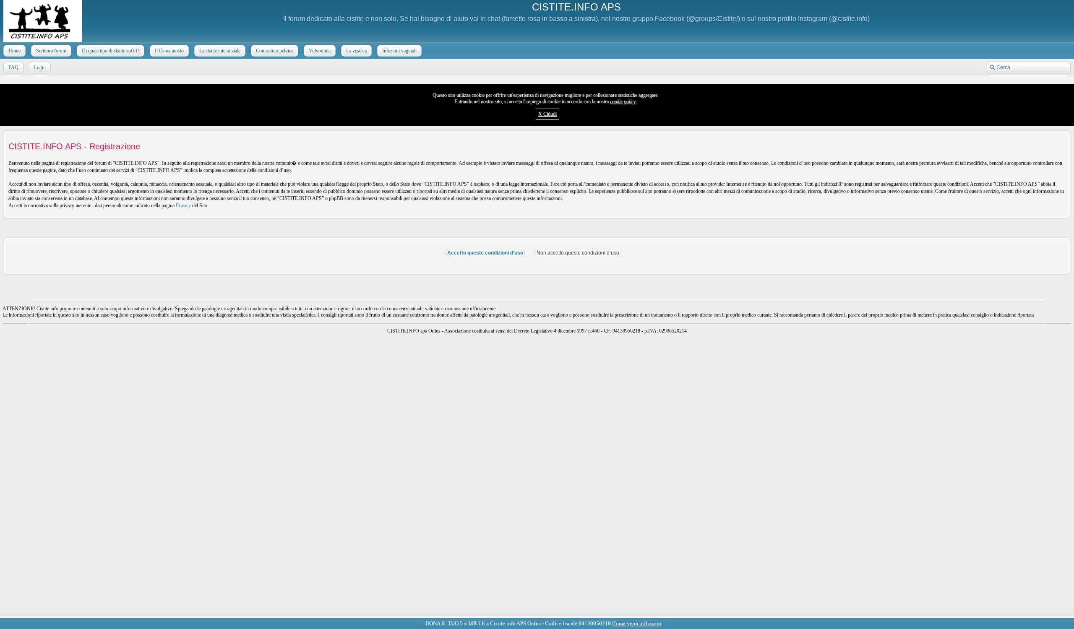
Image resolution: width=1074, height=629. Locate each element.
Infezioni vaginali (399, 51)
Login (40, 67)
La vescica (356, 51)
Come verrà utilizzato (647, 616)
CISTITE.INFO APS (576, 7)
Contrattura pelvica (274, 51)
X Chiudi (547, 114)
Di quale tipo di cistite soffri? (110, 51)
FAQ (13, 67)
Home (14, 51)
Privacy (183, 205)
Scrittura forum (51, 51)
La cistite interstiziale (219, 51)
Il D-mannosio (169, 51)
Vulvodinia (320, 51)
